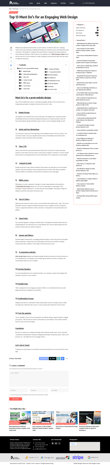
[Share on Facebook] (11, 54)
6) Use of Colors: (26, 86)
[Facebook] (52, 443)
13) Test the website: (52, 83)
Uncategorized (87, 30)
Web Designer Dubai (58, 54)
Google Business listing (47, 463)
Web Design (13, 12)
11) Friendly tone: (51, 77)
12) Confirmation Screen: (53, 80)
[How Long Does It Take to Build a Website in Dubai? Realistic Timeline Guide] (43, 417)
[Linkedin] (56, 443)
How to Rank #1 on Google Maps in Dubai (87, 130)
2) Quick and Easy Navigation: (29, 74)
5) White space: (25, 83)
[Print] (11, 65)
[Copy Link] (11, 61)
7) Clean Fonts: (25, 88)
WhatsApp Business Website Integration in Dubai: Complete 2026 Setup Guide (19, 428)
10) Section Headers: (52, 75)
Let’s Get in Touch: (52, 89)
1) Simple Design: (26, 71)
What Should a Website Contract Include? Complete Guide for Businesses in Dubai (87, 191)
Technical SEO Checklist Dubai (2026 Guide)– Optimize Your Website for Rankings (86, 120)
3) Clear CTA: (25, 77)
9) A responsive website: (54, 72)
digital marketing (87, 27)
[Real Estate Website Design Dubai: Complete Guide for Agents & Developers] (90, 417)
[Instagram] (59, 443)
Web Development (87, 35)
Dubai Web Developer (23, 186)
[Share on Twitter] (11, 57)
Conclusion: (50, 86)
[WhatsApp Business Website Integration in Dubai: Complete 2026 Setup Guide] (20, 417)
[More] (11, 69)
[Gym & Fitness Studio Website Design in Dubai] (67, 417)
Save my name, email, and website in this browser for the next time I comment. (29, 394)
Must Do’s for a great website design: (28, 68)
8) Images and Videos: (53, 69)
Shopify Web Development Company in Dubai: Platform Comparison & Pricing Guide (86, 77)
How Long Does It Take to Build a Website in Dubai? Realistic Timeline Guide (85, 50)
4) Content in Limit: (26, 80)
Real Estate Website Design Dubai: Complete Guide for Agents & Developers (89, 428)
